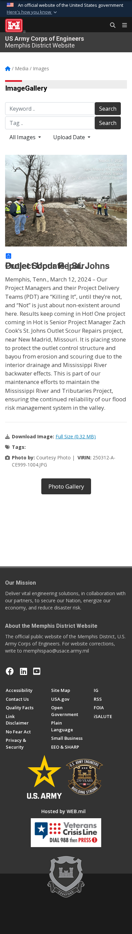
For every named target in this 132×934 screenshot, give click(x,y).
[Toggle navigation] (122, 25)
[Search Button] (110, 25)
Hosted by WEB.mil (63, 811)
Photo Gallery (66, 486)
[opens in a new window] (23, 671)
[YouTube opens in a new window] (36, 671)
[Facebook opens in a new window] (10, 671)
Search (107, 108)
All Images (23, 137)
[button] (32, 12)
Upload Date (69, 137)
